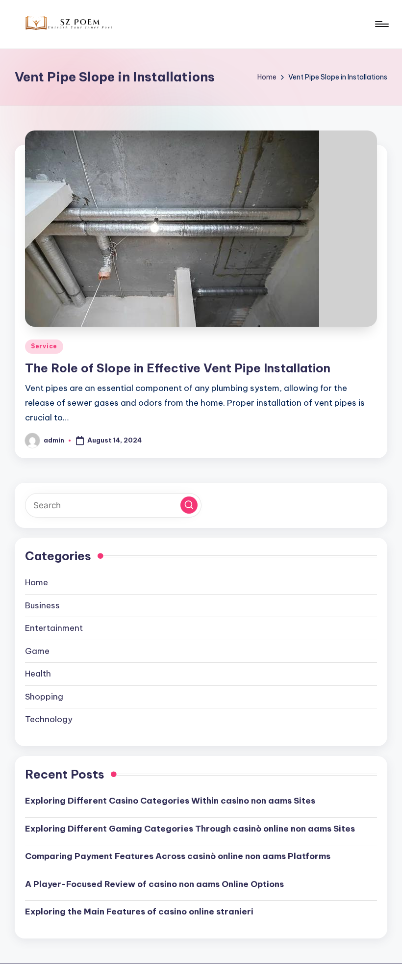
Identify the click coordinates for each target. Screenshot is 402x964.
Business (42, 605)
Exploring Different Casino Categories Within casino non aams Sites (170, 800)
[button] (189, 505)
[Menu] (381, 24)
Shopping (44, 696)
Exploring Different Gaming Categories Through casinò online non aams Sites (190, 828)
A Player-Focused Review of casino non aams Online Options (154, 884)
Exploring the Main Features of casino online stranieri (139, 911)
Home (36, 582)
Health (38, 673)
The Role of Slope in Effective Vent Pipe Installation (177, 368)
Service (44, 346)
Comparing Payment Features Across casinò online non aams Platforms (177, 856)
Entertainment (54, 628)
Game (37, 651)
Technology (49, 719)
